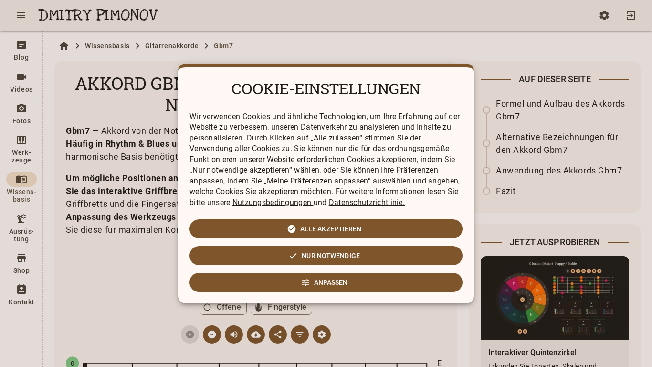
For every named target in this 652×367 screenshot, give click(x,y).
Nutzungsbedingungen (273, 202)
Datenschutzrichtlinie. (367, 202)
